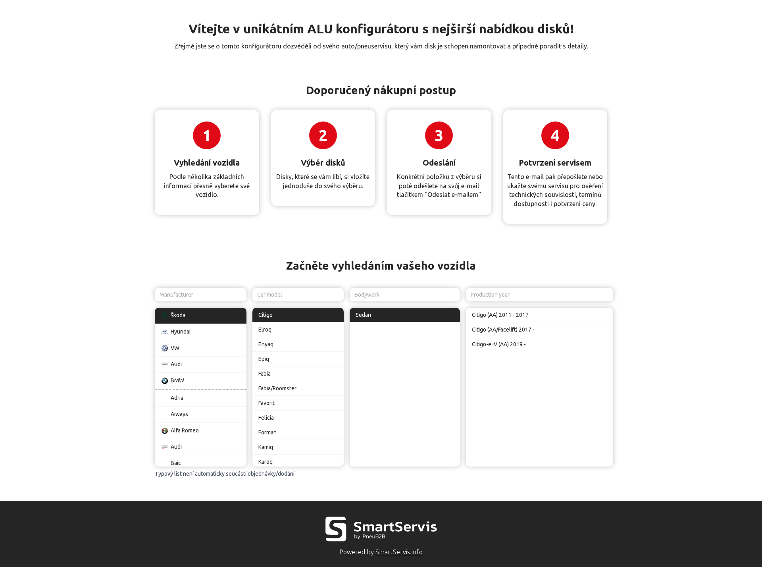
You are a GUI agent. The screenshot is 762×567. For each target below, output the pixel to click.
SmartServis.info (399, 551)
